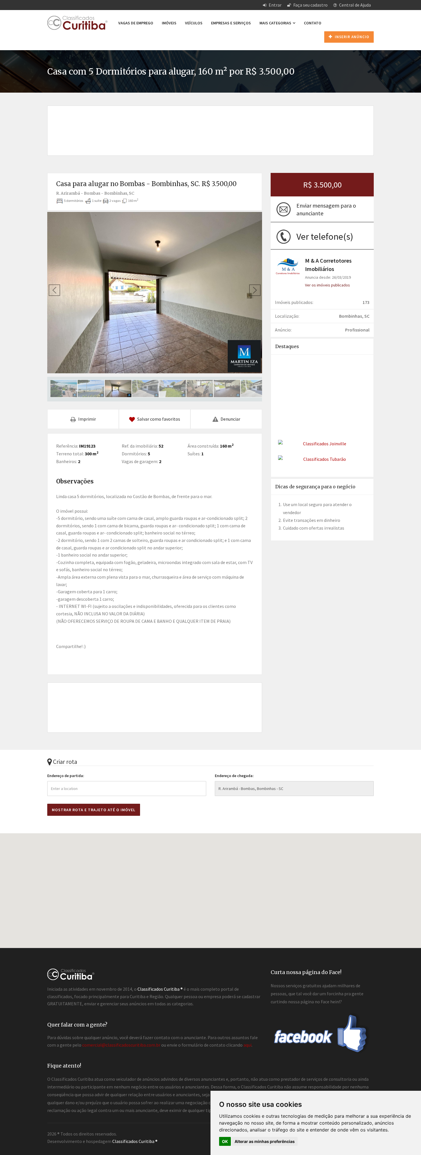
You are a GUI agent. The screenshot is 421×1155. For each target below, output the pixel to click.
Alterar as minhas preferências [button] (265, 1141)
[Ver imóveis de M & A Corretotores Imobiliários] (288, 266)
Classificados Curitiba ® (135, 1141)
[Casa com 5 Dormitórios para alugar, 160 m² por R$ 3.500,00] (154, 292)
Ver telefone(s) (324, 236)
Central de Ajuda (354, 5)
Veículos (193, 23)
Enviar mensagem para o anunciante (326, 209)
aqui (247, 1045)
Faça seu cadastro (310, 5)
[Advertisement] (210, 124)
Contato (312, 23)
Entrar (275, 5)
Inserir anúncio (351, 36)
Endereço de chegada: (234, 775)
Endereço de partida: (65, 775)
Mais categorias (275, 23)
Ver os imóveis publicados (327, 285)
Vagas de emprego (135, 23)
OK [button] (225, 1141)
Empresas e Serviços (231, 23)
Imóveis (169, 23)
